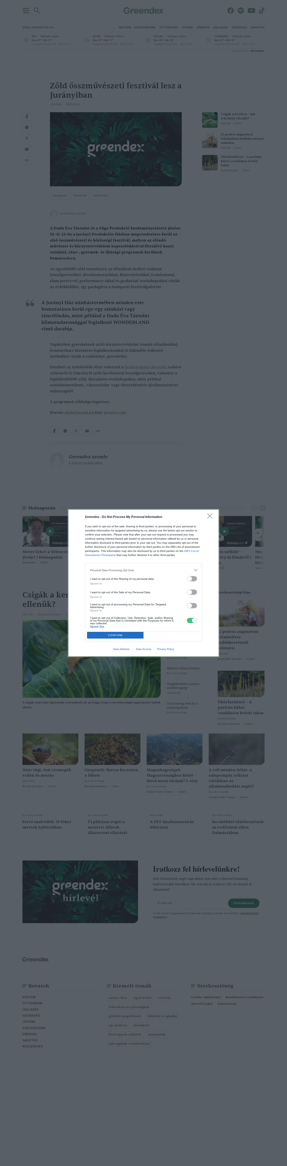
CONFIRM (115, 635)
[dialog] (143, 583)
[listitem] (143, 570)
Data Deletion (121, 649)
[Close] (211, 517)
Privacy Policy (165, 649)
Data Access (143, 649)
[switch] (192, 578)
